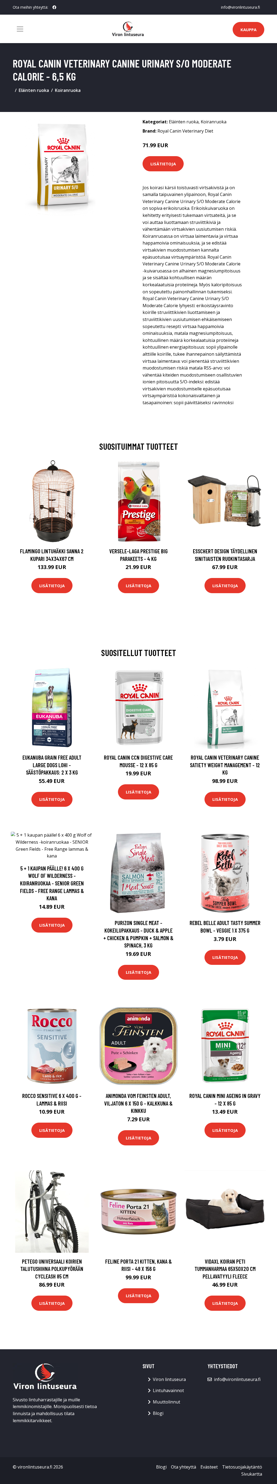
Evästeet (209, 1467)
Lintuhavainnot (168, 1390)
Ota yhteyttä (183, 1467)
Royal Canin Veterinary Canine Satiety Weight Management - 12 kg (225, 765)
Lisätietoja (163, 163)
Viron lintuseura (169, 1379)
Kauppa (248, 29)
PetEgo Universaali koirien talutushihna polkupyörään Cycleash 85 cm (51, 1269)
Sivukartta (251, 1474)
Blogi (158, 1413)
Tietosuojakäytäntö (242, 1467)
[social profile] (54, 7)
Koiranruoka (68, 90)
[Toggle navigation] (20, 29)
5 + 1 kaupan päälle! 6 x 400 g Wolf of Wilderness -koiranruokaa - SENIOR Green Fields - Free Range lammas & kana (52, 883)
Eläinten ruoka (34, 90)
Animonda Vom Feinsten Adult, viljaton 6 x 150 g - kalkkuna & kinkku (138, 1103)
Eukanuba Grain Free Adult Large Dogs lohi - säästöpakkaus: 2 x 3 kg (51, 765)
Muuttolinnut (166, 1402)
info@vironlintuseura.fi (240, 7)
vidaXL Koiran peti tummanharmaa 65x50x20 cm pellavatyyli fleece (225, 1269)
